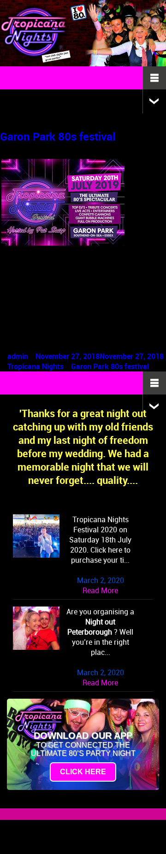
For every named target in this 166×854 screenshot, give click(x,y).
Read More (100, 590)
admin (17, 356)
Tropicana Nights (35, 366)
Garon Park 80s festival (57, 136)
